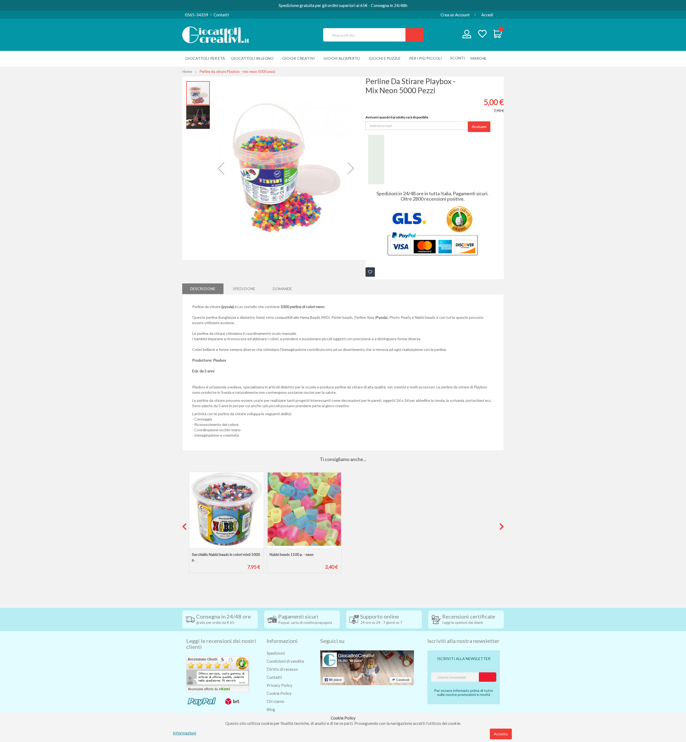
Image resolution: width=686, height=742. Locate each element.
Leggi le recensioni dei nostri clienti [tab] (221, 644)
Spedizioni (276, 653)
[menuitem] (480, 58)
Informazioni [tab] (282, 641)
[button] (221, 168)
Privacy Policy (279, 685)
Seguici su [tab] (332, 641)
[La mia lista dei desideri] (482, 34)
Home (187, 71)
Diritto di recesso (282, 669)
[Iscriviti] (487, 677)
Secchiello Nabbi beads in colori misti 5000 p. (226, 557)
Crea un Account (455, 14)
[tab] (202, 288)
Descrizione (202, 288)
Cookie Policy (279, 693)
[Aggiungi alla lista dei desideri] (370, 272)
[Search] (414, 35)
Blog (271, 709)
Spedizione (244, 288)
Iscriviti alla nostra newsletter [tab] (463, 641)
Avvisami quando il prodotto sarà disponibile (397, 117)
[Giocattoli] (215, 34)
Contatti (221, 14)
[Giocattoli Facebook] (367, 667)
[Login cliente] (467, 35)
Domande (282, 288)
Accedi (487, 14)
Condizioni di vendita (285, 661)
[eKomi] (217, 673)
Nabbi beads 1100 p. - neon (292, 554)
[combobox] (367, 35)
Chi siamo (275, 701)
